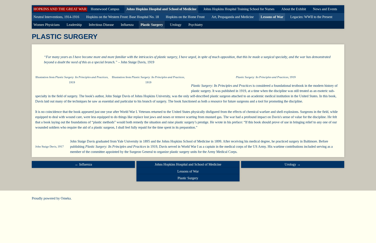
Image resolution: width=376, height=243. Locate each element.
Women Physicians (47, 25)
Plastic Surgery (152, 25)
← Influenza (83, 164)
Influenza (127, 25)
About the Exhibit (293, 9)
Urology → (292, 164)
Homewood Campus (105, 9)
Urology (175, 25)
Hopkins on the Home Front (185, 17)
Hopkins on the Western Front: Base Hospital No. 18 (122, 17)
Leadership (74, 25)
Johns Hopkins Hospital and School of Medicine (161, 9)
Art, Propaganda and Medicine (233, 17)
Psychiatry (195, 25)
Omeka (66, 198)
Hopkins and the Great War (60, 9)
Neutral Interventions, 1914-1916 (56, 17)
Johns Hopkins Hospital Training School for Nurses (238, 9)
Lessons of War (272, 17)
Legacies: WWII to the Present (311, 17)
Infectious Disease (101, 25)
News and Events (325, 9)
